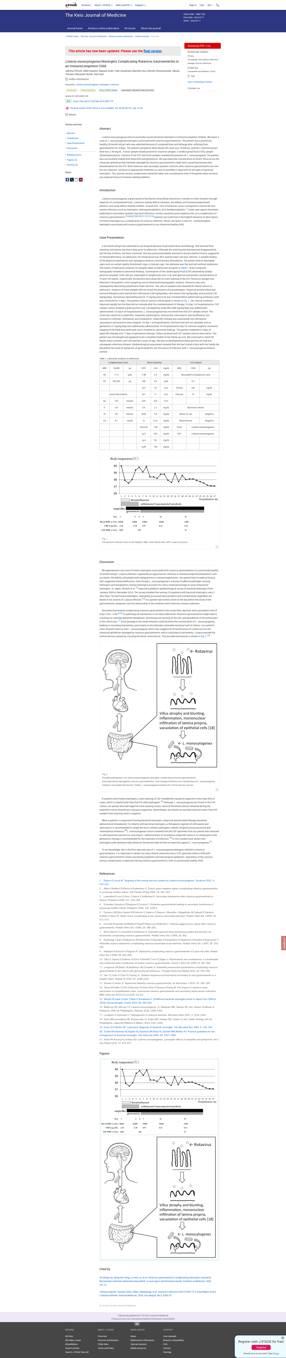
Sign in (192, 5)
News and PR (123, 5)
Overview (102, 1336)
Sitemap (167, 1352)
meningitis (105, 84)
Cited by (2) (72, 164)
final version (152, 51)
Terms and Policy (106, 1348)
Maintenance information (142, 1340)
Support (139, 5)
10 (140, 216)
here (277, 1353)
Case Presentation (75, 143)
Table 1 (184, 267)
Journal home (75, 28)
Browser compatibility (173, 1340)
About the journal (151, 28)
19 (162, 801)
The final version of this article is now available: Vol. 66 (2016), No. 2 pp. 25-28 (106, 107)
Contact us (194, 88)
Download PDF (199, 45)
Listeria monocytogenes (87, 84)
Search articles (72, 1348)
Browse (86, 5)
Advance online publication (103, 28)
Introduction (72, 138)
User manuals (169, 1336)
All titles (69, 1336)
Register (261, 1347)
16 (143, 598)
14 (152, 216)
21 (210, 841)
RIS (192, 56)
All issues (130, 28)
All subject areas (73, 1340)
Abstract (71, 133)
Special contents (139, 1344)
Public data (103, 1344)
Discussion (72, 148)
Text (193, 76)
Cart (202, 5)
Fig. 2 (204, 636)
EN (209, 5)
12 (146, 216)
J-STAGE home (71, 36)
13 (149, 216)
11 (143, 216)
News (133, 1336)
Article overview (142, 36)
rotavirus (115, 84)
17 (119, 620)
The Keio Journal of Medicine (93, 36)
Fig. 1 (186, 300)
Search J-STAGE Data (75, 1352)
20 (125, 830)
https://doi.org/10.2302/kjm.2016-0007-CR (93, 101)
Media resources (138, 1348)
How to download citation (200, 81)
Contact (167, 1348)
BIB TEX (194, 67)
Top (137, 1324)
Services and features (108, 1340)
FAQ (165, 1344)
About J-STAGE (103, 5)
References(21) (74, 154)
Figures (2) (72, 159)
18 (208, 635)
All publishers (71, 1344)
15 (137, 587)
